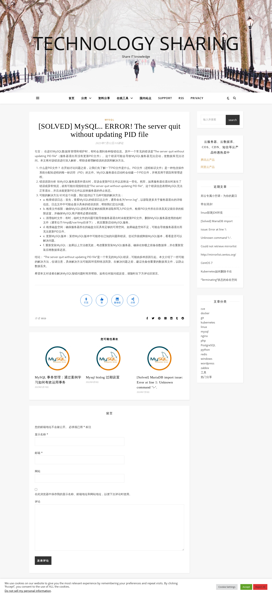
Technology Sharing (136, 43)
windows (206, 358)
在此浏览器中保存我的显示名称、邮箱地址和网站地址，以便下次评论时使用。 (83, 494)
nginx (204, 336)
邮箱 (39, 453)
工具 (203, 372)
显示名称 (41, 434)
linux (204, 327)
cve (203, 309)
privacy (197, 98)
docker (205, 313)
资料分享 (104, 98)
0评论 (119, 143)
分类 (84, 98)
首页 (72, 98)
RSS (181, 98)
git (202, 318)
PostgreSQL (208, 345)
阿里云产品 (208, 167)
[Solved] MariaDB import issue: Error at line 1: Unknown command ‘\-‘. (160, 382)
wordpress (207, 363)
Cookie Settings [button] (226, 587)
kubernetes (208, 322)
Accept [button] (246, 587)
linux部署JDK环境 (212, 212)
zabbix (205, 368)
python (205, 349)
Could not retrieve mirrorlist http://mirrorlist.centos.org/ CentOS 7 (218, 254)
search (233, 120)
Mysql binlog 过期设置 (103, 377)
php (203, 340)
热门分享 (206, 377)
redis (204, 354)
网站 (37, 471)
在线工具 (123, 98)
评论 (37, 501)
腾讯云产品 (208, 159)
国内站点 (146, 98)
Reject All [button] (260, 587)
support (165, 98)
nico (43, 318)
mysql (109, 119)
